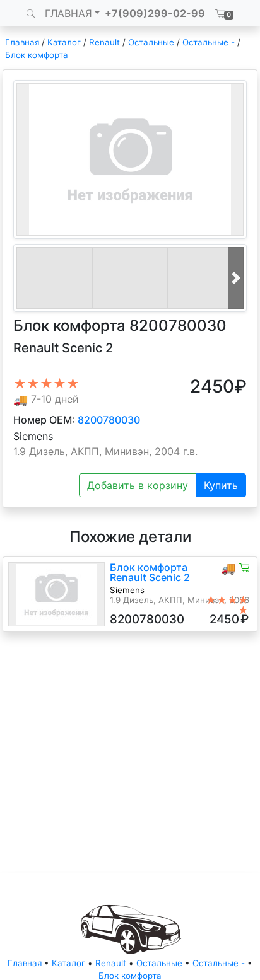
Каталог (64, 42)
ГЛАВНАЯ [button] (68, 13)
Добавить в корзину (137, 485)
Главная (22, 42)
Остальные (151, 42)
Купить (221, 485)
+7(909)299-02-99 (155, 13)
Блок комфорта (36, 55)
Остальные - (209, 42)
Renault (104, 42)
